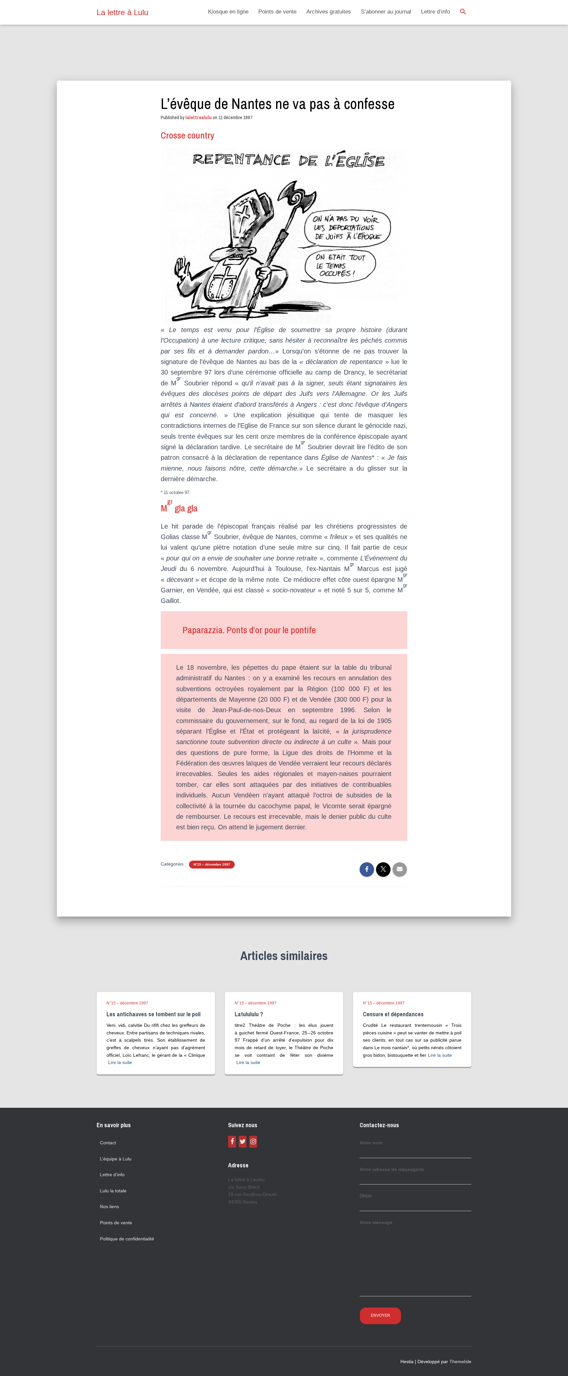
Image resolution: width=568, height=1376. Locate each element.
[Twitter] (243, 1142)
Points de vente (277, 12)
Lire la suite (120, 1062)
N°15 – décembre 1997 (212, 864)
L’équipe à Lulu (115, 1158)
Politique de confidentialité (127, 1238)
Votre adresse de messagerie (392, 1169)
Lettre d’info (435, 12)
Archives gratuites (328, 12)
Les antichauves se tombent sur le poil (153, 1014)
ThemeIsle (460, 1361)
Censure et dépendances (393, 1014)
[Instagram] (253, 1142)
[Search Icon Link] (463, 12)
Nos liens (109, 1206)
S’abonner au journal (386, 12)
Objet (366, 1195)
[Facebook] (232, 1142)
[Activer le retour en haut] (555, 1363)
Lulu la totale (113, 1190)
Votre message (376, 1222)
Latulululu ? (249, 1014)
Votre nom (371, 1142)
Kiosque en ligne (228, 12)
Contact (108, 1142)
